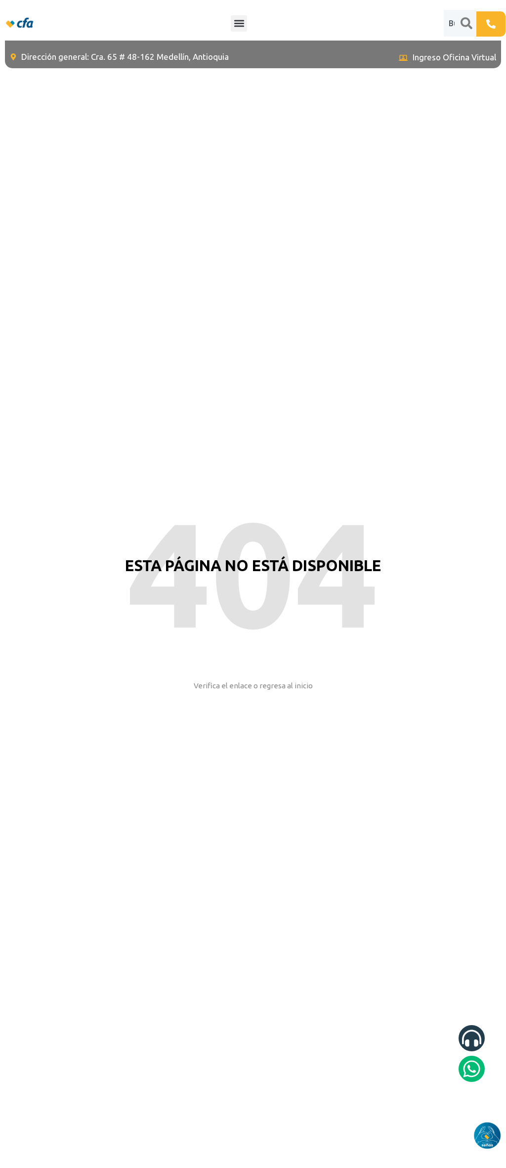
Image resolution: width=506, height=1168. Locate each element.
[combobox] (452, 23)
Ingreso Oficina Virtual (454, 57)
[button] (239, 23)
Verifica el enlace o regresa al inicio (253, 685)
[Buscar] (468, 23)
